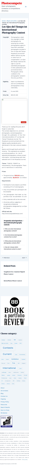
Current (7, 354)
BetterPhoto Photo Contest (13, 281)
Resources (4, 404)
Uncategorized (7, 380)
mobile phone (16, 372)
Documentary (22, 354)
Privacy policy (25, 459)
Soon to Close (5, 410)
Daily (16, 354)
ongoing (8, 375)
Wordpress (4, 413)
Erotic (2, 359)
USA (13, 380)
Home (3, 21)
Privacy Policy (5, 402)
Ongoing (3, 399)
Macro (10, 372)
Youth (13, 383)
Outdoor (13, 375)
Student (20, 378)
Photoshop (19, 375)
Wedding (18, 380)
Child (20, 343)
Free (13, 363)
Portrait (25, 375)
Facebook (23, 359)
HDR (18, 363)
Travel (25, 378)
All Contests (4, 390)
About (2, 388)
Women (8, 383)
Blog (11, 343)
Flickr (8, 363)
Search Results (5, 407)
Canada (15, 343)
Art (15, 340)
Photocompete (12, 3)
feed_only (3, 363)
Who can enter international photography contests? (12, 230)
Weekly (23, 380)
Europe (7, 359)
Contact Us (4, 396)
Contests (8, 347)
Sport (10, 378)
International (9, 368)
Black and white (11, 21)
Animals (9, 339)
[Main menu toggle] (25, 6)
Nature (3, 375)
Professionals (4, 378)
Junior (20, 368)
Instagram (24, 363)
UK (2, 380)
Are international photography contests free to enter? (13, 236)
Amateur (3, 339)
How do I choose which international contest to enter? (12, 248)
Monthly (22, 372)
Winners (3, 383)
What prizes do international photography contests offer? (12, 242)
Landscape (4, 372)
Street (15, 378)
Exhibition (15, 359)
